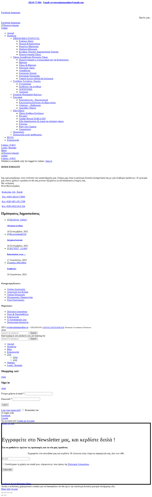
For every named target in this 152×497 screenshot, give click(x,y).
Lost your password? (11, 410)
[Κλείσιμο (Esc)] (2, 492)
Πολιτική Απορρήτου (17, 311)
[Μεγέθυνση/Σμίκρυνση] (11, 492)
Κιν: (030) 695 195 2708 (13, 201)
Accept (14, 489)
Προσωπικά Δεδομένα (17, 322)
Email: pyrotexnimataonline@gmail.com (63, 2)
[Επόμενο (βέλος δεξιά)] (5, 495)
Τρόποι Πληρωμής (16, 294)
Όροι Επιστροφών (15, 300)
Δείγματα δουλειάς (14, 240)
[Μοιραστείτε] (5, 492)
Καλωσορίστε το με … (16, 254)
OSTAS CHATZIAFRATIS (53, 327)
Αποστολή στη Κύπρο (17, 292)
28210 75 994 (34, 2)
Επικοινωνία (13, 317)
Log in (5, 405)
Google (4, 418)
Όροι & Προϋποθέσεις (18, 314)
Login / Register (14, 365)
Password (6, 399)
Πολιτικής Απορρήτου (78, 464)
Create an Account (25, 421)
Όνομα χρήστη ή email (12, 393)
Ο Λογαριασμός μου (17, 319)
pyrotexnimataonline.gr (17, 327)
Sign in (48, 161)
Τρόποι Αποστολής (16, 289)
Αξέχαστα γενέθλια (15, 226)
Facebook (5, 415)
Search (33, 333)
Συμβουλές (11, 269)
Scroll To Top (7, 423)
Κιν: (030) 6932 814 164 (13, 206)
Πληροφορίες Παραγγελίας (20, 297)
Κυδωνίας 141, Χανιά (12, 192)
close (3, 377)
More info (6, 489)
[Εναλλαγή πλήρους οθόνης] (8, 492)
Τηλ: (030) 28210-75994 (13, 196)
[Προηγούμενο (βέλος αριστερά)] (2, 495)
